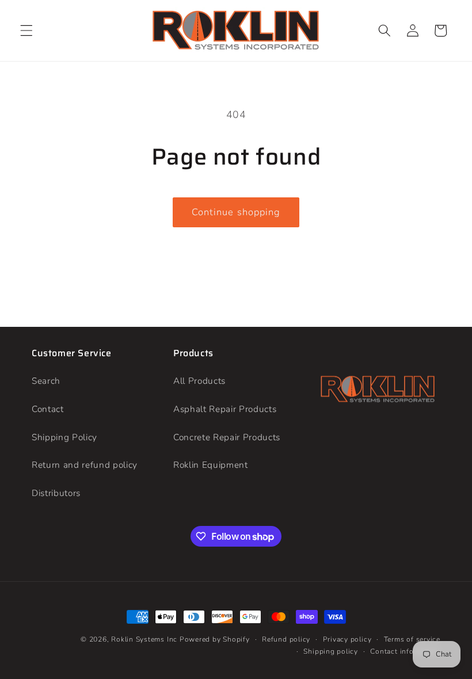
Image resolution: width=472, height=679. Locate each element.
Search (46, 381)
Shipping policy (330, 651)
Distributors (56, 493)
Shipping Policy (64, 437)
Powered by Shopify (215, 639)
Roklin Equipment (210, 465)
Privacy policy (347, 639)
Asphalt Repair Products (224, 409)
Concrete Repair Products (226, 437)
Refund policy (286, 639)
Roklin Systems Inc (144, 639)
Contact (48, 409)
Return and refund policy (85, 465)
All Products (199, 381)
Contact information (405, 651)
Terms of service (412, 639)
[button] (26, 30)
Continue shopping (236, 212)
